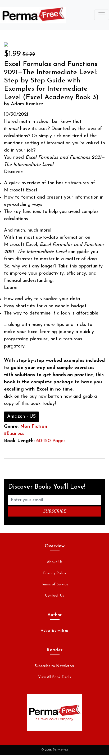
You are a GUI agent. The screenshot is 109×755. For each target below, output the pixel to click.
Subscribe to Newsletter (54, 666)
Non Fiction (33, 426)
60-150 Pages (51, 441)
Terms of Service (54, 584)
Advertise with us (55, 631)
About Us (54, 562)
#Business (14, 433)
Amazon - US (21, 416)
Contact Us (54, 596)
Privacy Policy (54, 573)
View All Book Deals (54, 677)
